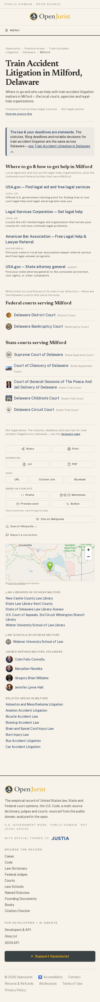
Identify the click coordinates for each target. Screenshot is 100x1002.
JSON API (12, 943)
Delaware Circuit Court (34, 409)
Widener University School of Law (38, 642)
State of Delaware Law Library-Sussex (35, 609)
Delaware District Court (35, 315)
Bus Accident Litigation (23, 741)
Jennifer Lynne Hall (29, 687)
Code (9, 862)
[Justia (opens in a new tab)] (60, 838)
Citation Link (47, 479)
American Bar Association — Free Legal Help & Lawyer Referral (46, 239)
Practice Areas (35, 48)
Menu (15, 30)
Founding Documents (21, 899)
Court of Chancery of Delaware (41, 365)
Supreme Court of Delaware (38, 354)
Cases (9, 856)
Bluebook (80, 479)
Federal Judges (16, 874)
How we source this (19, 113)
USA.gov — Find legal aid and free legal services (48, 187)
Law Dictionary (16, 868)
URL (17, 479)
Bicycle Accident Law (22, 716)
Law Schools (14, 886)
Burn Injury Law (17, 735)
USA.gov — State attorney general (36, 267)
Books (9, 905)
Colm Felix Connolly (30, 659)
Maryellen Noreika (28, 669)
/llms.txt (11, 936)
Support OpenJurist (50, 956)
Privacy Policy (15, 990)
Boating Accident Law (22, 722)
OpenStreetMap (17, 583)
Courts (10, 880)
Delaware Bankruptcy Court (38, 326)
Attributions (48, 983)
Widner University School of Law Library (35, 625)
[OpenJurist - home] (50, 16)
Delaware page (70, 434)
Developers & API (18, 930)
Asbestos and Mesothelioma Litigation (34, 704)
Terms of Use (72, 983)
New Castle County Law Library (29, 598)
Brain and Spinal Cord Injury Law (30, 728)
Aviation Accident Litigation (26, 710)
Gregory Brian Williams (32, 678)
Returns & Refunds (19, 983)
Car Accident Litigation (23, 747)
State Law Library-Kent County (29, 604)
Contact (74, 977)
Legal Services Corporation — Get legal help (44, 212)
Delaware (29, 52)
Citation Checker (17, 911)
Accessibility (50, 977)
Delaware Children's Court (36, 398)
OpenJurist (13, 48)
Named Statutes (17, 893)
